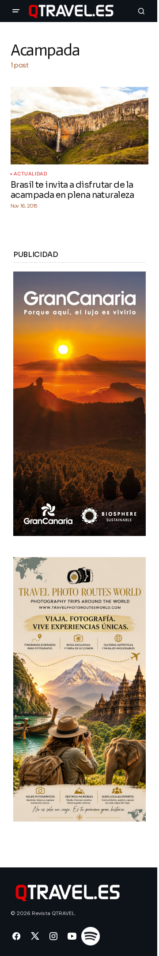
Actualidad (31, 173)
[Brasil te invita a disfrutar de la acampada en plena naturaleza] (79, 125)
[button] (16, 11)
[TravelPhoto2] (79, 688)
